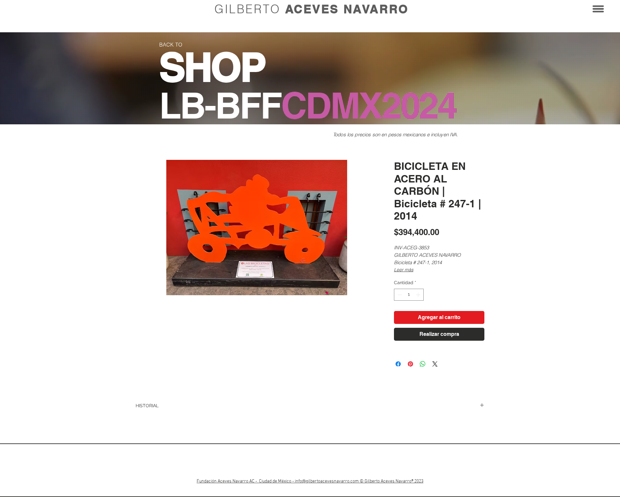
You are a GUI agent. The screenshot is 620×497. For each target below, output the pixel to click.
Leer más (403, 270)
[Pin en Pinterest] (410, 364)
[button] (598, 9)
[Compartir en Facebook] (398, 364)
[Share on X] (435, 364)
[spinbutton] (409, 294)
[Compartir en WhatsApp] (423, 364)
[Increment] (419, 294)
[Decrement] (399, 294)
